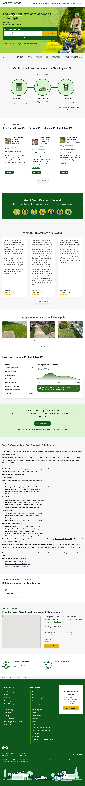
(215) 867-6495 (78, 3)
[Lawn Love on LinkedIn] (6, 747)
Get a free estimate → (42, 423)
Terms (15, 759)
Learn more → (17, 669)
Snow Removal (9, 719)
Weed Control (8, 724)
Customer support (38, 698)
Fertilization (7, 698)
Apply (34, 722)
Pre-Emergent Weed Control (13, 722)
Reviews (35, 692)
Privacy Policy (36, 733)
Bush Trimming (9, 692)
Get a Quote (9, 172)
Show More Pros (42, 180)
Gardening (7, 701)
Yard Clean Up (8, 695)
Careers (34, 724)
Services (34, 3)
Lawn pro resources (38, 707)
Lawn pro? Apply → (76, 754)
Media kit (35, 713)
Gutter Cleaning (9, 704)
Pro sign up (54, 3)
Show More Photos (42, 346)
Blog (33, 701)
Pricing (47, 3)
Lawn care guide (37, 704)
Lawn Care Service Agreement (42, 730)
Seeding (6, 716)
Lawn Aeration (8, 707)
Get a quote (62, 3)
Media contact (36, 716)
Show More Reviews (42, 301)
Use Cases (41, 3)
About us (35, 719)
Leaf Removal (8, 713)
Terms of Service (37, 736)
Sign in (69, 3)
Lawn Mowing (8, 710)
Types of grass (37, 710)
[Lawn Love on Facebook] (3, 747)
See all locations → (51, 646)
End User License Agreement (41, 727)
